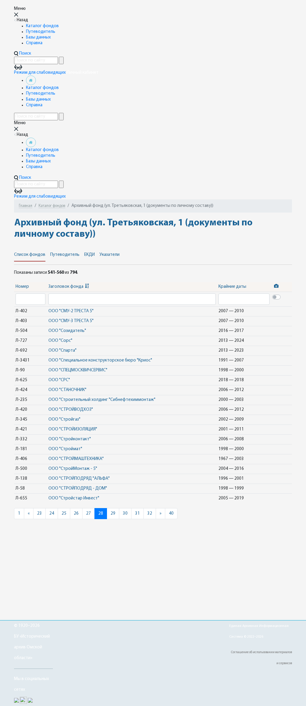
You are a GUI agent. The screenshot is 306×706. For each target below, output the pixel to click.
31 (137, 513)
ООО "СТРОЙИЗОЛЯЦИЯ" (72, 429)
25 (64, 513)
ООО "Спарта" (62, 350)
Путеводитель (40, 32)
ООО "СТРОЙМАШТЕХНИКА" (76, 459)
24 (51, 513)
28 (100, 513)
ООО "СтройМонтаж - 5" (72, 469)
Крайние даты (232, 286)
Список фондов (29, 255)
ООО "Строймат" (65, 449)
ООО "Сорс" (60, 341)
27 (88, 513)
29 (113, 513)
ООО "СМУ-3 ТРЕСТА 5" (71, 321)
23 (39, 513)
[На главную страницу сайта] (31, 80)
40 (171, 513)
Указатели (110, 255)
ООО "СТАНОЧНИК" (67, 390)
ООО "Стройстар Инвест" (73, 498)
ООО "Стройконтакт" (69, 439)
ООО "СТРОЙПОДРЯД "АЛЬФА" (79, 478)
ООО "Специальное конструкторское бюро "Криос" (100, 360)
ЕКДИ (89, 255)
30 (125, 513)
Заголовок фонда (65, 286)
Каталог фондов (42, 26)
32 (149, 513)
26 (76, 513)
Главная (25, 206)
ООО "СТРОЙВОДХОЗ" (70, 409)
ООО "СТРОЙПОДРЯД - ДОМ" (77, 488)
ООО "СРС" (59, 380)
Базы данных (38, 37)
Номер (22, 286)
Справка (34, 43)
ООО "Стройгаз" (64, 419)
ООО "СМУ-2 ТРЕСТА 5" (71, 311)
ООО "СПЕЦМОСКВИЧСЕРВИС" (77, 370)
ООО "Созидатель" (67, 331)
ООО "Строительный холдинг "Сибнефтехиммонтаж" (101, 400)
